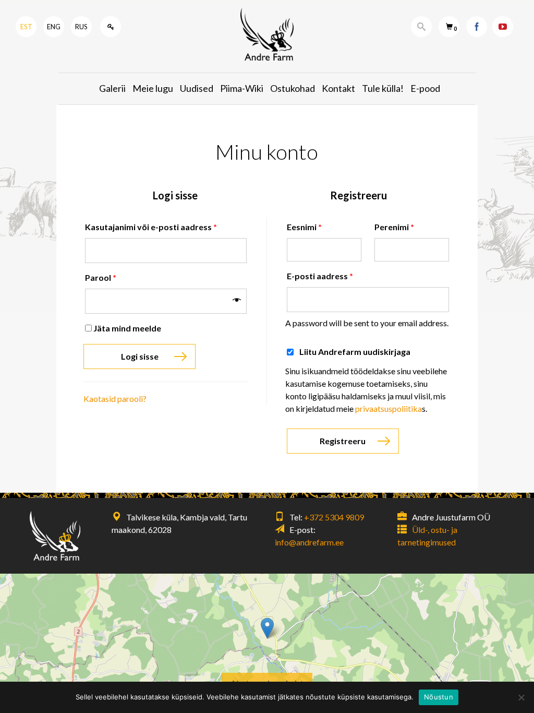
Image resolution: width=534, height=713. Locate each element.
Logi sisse (140, 356)
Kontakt (338, 88)
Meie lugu (152, 88)
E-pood (425, 88)
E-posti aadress (320, 276)
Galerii (112, 88)
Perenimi (394, 227)
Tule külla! (383, 88)
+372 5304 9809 (334, 517)
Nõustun (438, 697)
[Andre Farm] (267, 34)
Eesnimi (304, 227)
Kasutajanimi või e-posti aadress (151, 227)
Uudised (196, 88)
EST (26, 26)
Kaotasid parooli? (115, 398)
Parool (100, 277)
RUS (81, 26)
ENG (53, 26)
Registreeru (343, 441)
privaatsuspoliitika (388, 408)
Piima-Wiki (241, 88)
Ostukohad (292, 88)
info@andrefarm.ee (309, 542)
